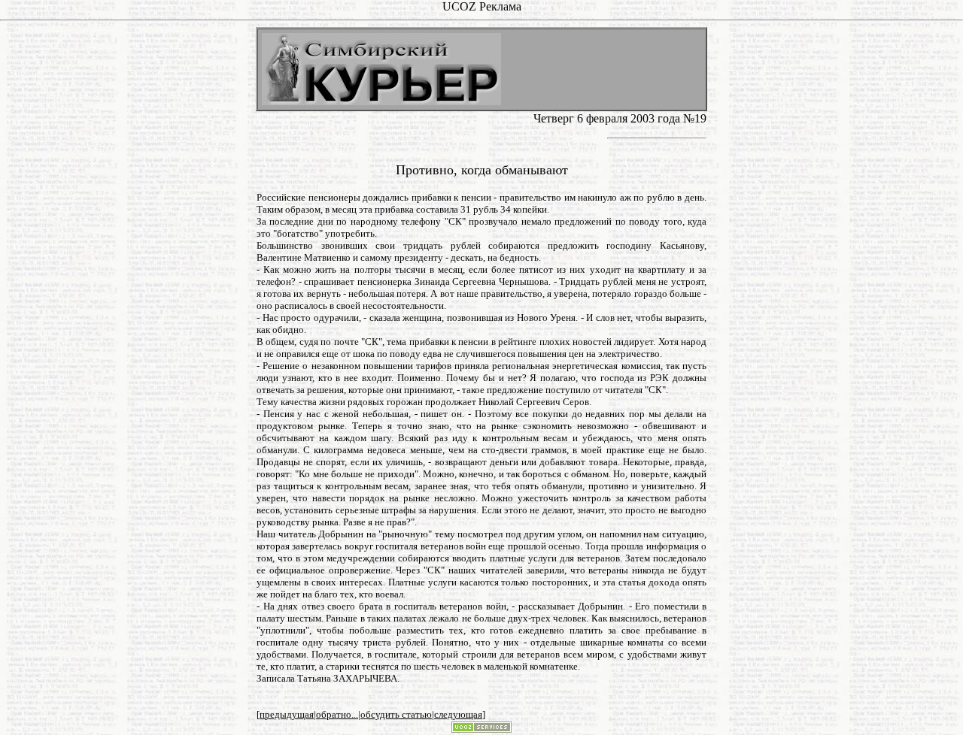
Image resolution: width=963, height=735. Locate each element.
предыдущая (287, 714)
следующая (458, 714)
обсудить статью (396, 714)
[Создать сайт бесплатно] (481, 728)
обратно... (337, 714)
